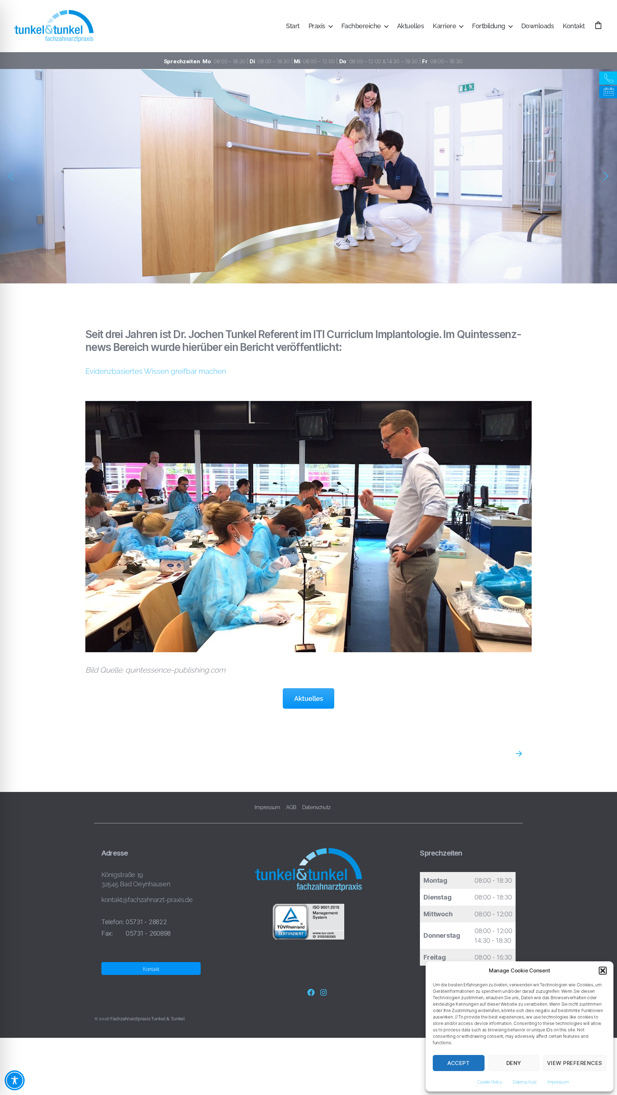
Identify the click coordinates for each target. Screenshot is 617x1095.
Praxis (316, 26)
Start (293, 26)
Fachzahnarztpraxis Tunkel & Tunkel (147, 1018)
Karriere (444, 26)
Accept (458, 1063)
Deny (513, 1063)
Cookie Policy (489, 1082)
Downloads (537, 26)
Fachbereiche (361, 26)
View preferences (574, 1063)
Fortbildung (488, 26)
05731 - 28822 (146, 922)
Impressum (558, 1082)
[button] (602, 970)
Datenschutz (525, 1082)
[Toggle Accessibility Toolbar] (14, 1080)
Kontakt (574, 26)
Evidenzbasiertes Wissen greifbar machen (155, 371)
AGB (291, 807)
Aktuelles (410, 26)
